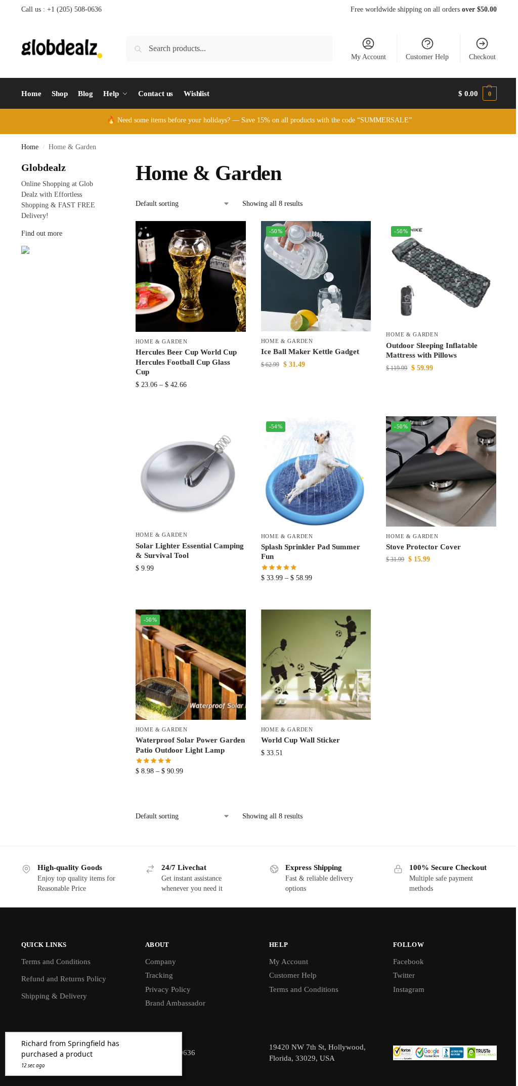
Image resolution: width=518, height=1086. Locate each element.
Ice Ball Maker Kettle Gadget (310, 351)
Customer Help (427, 57)
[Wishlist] (230, 236)
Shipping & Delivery (54, 996)
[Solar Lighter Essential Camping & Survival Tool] (191, 471)
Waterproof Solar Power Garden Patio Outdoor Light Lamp (190, 745)
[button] (477, 93)
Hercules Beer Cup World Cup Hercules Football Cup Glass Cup (186, 362)
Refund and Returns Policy (63, 979)
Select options (190, 406)
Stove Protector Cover (423, 547)
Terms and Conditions (56, 962)
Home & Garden (162, 341)
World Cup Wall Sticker (300, 740)
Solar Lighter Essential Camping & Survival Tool (190, 551)
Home (29, 147)
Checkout (482, 57)
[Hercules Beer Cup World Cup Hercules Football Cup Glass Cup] (191, 276)
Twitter (404, 975)
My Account (368, 57)
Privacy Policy (168, 989)
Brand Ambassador (175, 1003)
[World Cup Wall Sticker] (316, 665)
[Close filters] (105, 166)
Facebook (408, 962)
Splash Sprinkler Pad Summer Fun (310, 552)
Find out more (41, 233)
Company (160, 962)
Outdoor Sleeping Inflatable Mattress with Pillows (432, 350)
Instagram (408, 989)
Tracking (159, 975)
